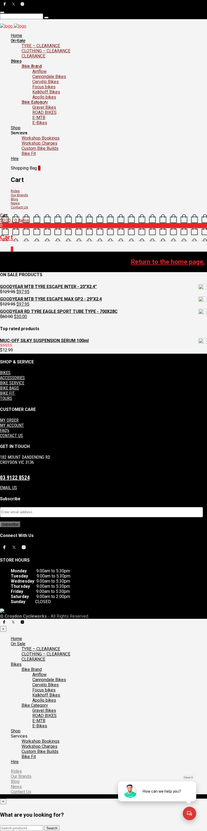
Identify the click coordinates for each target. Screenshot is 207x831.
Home (16, 35)
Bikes (16, 61)
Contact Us (19, 207)
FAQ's (4, 430)
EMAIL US (8, 487)
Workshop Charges (39, 143)
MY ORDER (9, 420)
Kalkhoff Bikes (46, 91)
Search (51, 828)
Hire (15, 158)
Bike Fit (29, 153)
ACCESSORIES (12, 377)
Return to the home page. (168, 262)
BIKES (5, 372)
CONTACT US (11, 435)
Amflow (39, 71)
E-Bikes (39, 122)
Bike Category (35, 102)
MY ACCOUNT (12, 425)
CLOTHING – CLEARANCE (46, 50)
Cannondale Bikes (49, 76)
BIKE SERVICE (12, 383)
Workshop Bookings (41, 138)
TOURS (6, 398)
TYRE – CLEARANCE (41, 45)
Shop (15, 127)
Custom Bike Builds (40, 148)
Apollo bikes (44, 97)
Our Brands (19, 195)
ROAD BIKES (44, 112)
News (15, 203)
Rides (15, 191)
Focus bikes (44, 86)
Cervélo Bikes (45, 81)
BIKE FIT (7, 393)
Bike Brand (32, 66)
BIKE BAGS (9, 388)
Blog (14, 199)
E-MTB (38, 117)
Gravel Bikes (44, 107)
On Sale (18, 40)
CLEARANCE (33, 56)
